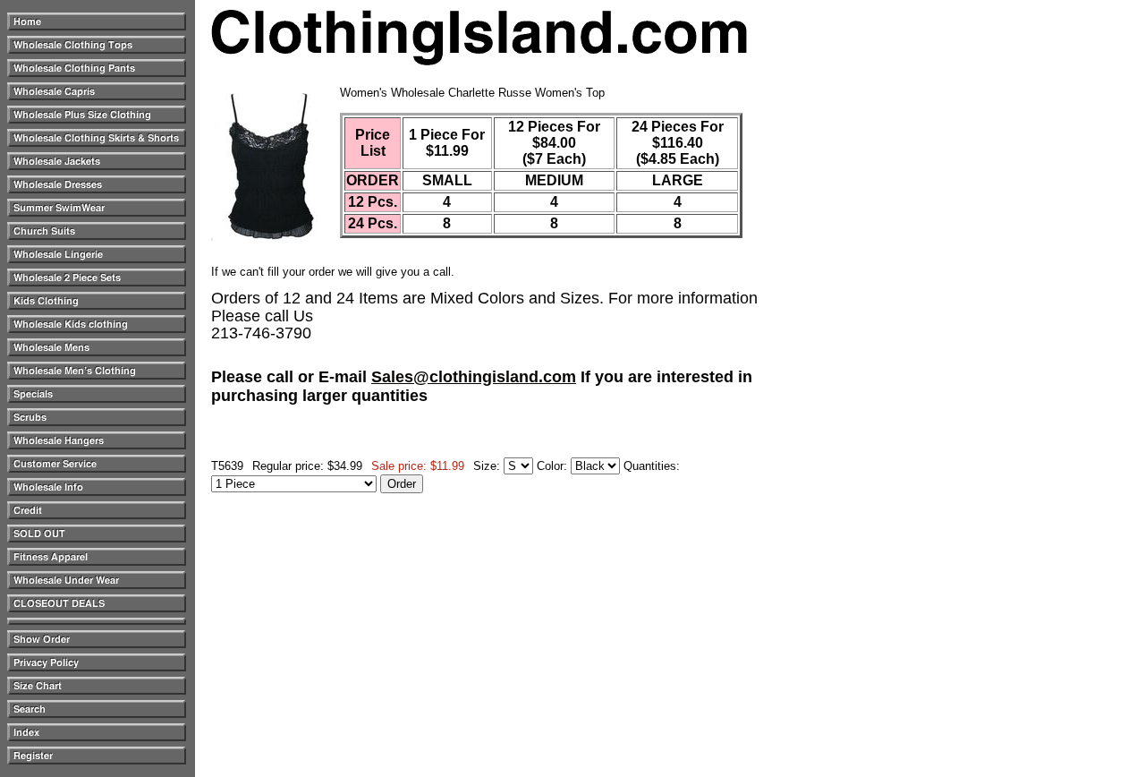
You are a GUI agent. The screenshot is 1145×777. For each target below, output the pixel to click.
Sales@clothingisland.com (473, 377)
